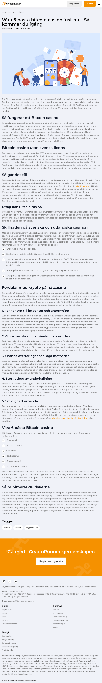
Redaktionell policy (60, 617)
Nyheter (20, 12)
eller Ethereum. (83, 186)
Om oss (56, 610)
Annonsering (58, 624)
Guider (4, 617)
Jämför (89, 4)
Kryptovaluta (32, 528)
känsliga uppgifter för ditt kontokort (70, 418)
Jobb (54, 627)
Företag (5, 613)
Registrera (74, 4)
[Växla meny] (99, 4)
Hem (4, 12)
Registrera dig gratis (51, 561)
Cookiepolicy (7, 636)
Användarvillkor (8, 650)
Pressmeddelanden (9, 624)
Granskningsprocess (60, 620)
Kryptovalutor (7, 610)
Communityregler (9, 643)
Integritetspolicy (8, 639)
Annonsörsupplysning (10, 646)
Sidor (11, 12)
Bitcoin (7, 528)
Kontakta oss (58, 613)
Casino (18, 528)
